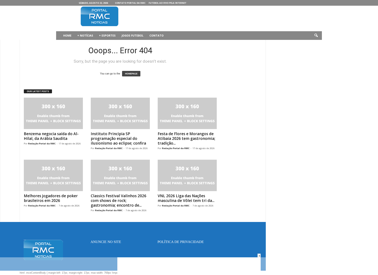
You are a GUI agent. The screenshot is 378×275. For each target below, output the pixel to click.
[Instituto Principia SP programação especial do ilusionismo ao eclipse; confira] (120, 113)
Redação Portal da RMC (42, 143)
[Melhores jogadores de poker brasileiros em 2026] (53, 175)
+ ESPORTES (107, 35)
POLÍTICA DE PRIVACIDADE (181, 242)
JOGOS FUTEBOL (132, 35)
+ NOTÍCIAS (85, 35)
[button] (316, 35)
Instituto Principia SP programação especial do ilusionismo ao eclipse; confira (118, 138)
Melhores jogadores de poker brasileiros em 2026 (51, 198)
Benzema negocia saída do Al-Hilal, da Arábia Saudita (51, 136)
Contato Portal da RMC (130, 2)
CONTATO (156, 35)
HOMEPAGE (131, 73)
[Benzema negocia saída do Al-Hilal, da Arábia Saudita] (53, 113)
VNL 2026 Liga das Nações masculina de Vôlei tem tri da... (186, 198)
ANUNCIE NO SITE (106, 242)
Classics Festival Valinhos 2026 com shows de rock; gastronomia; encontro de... (118, 200)
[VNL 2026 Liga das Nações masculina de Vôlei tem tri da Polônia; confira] (187, 175)
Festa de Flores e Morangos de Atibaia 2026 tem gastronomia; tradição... (186, 138)
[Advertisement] (201, 18)
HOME (67, 35)
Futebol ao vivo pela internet (167, 2)
